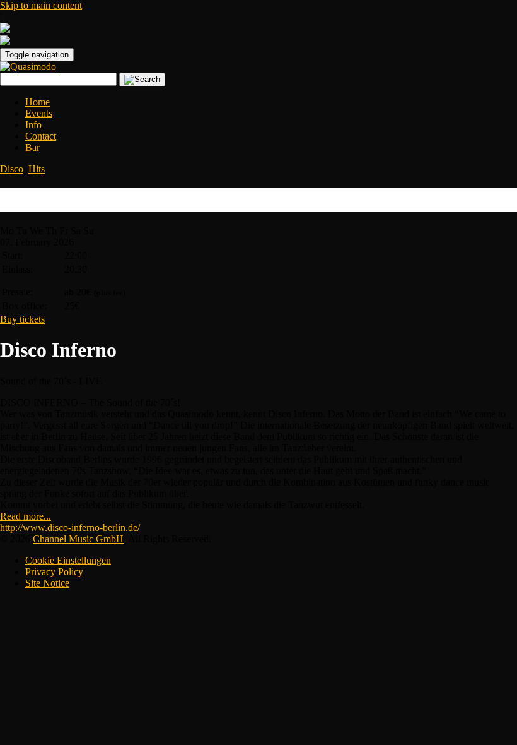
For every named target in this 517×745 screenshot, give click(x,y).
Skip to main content (41, 5)
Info (33, 124)
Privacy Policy (54, 571)
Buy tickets (22, 319)
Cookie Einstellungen (68, 560)
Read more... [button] (25, 516)
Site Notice (47, 583)
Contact (40, 136)
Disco (11, 169)
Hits (36, 169)
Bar (32, 147)
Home (37, 102)
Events (38, 113)
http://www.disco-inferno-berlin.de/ (70, 527)
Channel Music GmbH (78, 538)
